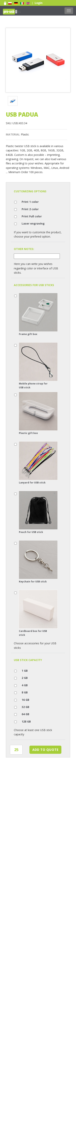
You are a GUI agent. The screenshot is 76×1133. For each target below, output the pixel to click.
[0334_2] (13, 101)
